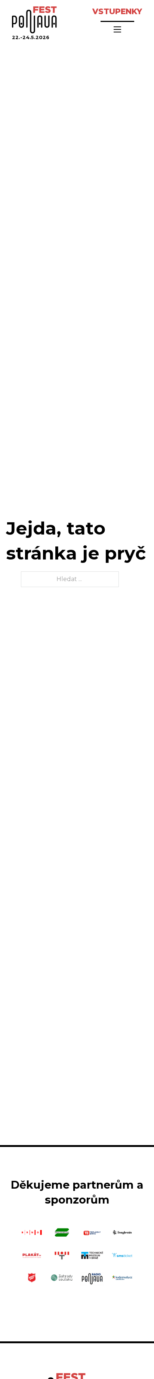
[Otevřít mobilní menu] (117, 29)
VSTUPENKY (117, 11)
